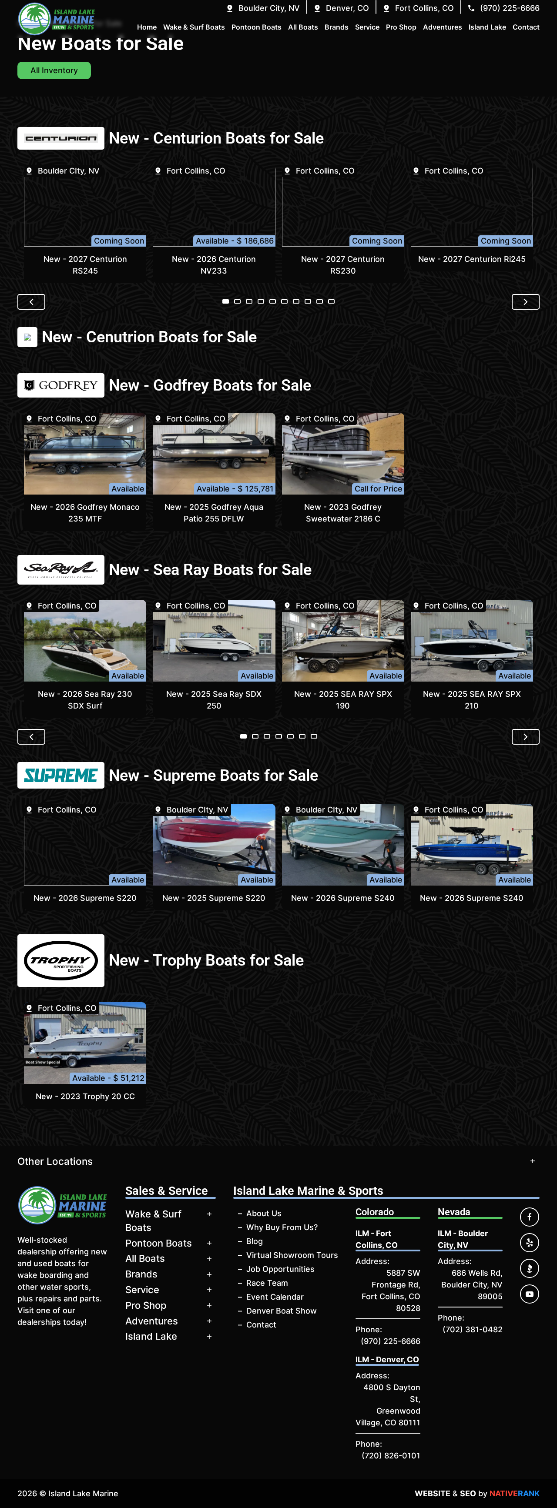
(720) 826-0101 (391, 1455)
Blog (254, 1241)
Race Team (267, 1282)
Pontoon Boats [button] (257, 27)
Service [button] (367, 27)
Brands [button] (337, 27)
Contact (261, 1324)
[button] (262, 8)
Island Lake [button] (487, 27)
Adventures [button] (442, 27)
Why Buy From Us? (282, 1227)
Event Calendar (275, 1296)
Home (147, 27)
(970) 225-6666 (390, 1341)
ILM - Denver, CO (387, 1359)
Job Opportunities (280, 1269)
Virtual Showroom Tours (292, 1255)
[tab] (225, 301)
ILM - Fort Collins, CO (377, 1239)
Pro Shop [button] (401, 27)
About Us (264, 1213)
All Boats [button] (303, 27)
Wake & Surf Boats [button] (194, 27)
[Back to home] (56, 19)
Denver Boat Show (281, 1310)
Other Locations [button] (55, 1161)
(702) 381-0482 (473, 1329)
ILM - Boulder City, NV (463, 1239)
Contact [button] (526, 27)
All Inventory (54, 70)
